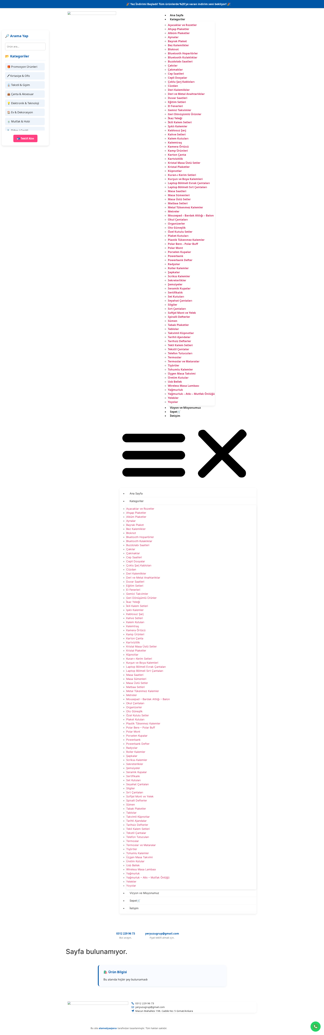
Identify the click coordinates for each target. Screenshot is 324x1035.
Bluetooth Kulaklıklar (182, 57)
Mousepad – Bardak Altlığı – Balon (191, 215)
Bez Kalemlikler (178, 45)
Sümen (172, 321)
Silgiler (172, 304)
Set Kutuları (176, 296)
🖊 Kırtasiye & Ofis (18, 76)
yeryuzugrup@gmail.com (162, 933)
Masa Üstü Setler (179, 199)
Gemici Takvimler (179, 110)
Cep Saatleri (176, 73)
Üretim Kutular (178, 377)
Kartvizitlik (175, 159)
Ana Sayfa (176, 15)
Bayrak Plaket (177, 41)
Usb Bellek (175, 382)
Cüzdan (173, 86)
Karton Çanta (177, 155)
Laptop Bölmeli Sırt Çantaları (187, 187)
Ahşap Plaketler (178, 29)
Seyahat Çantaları (180, 300)
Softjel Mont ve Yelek (182, 313)
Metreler (173, 211)
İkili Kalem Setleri (180, 122)
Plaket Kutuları (178, 236)
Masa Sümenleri (179, 195)
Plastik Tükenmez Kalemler (186, 240)
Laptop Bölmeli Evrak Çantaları (189, 183)
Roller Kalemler (178, 268)
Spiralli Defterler (179, 317)
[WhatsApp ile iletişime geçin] (315, 1026)
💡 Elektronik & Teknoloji (23, 103)
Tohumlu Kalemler (180, 369)
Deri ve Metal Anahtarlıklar (186, 94)
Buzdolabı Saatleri (180, 61)
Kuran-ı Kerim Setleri (182, 175)
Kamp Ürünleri (178, 150)
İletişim (175, 416)
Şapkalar (174, 272)
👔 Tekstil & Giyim (18, 85)
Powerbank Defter (180, 260)
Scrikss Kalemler (179, 276)
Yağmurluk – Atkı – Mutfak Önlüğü (191, 394)
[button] (187, 453)
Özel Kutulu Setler (180, 232)
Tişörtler (173, 365)
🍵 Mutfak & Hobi (18, 121)
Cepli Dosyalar (177, 78)
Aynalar (173, 37)
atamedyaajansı (108, 1028)
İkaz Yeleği (175, 118)
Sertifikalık (175, 292)
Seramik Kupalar (179, 288)
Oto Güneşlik (177, 227)
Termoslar (174, 357)
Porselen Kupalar (179, 252)
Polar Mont (175, 248)
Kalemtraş (175, 142)
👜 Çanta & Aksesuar (20, 94)
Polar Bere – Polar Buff (183, 244)
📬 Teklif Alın (25, 138)
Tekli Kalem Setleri (180, 345)
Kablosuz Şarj (177, 130)
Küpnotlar (175, 171)
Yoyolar (173, 402)
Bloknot (173, 49)
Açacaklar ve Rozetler (182, 25)
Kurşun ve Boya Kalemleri (185, 179)
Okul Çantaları (178, 219)
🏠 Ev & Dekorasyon (20, 112)
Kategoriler (177, 19)
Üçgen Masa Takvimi (182, 373)
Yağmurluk (175, 390)
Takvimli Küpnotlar (181, 333)
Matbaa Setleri (178, 203)
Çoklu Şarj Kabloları (181, 82)
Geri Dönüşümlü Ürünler (184, 114)
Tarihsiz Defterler (179, 341)
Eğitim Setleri (177, 102)
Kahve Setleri (177, 134)
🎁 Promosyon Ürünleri (22, 67)
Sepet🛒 (175, 412)
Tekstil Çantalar (178, 349)
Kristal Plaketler (179, 167)
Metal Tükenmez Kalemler (185, 207)
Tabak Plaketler (178, 325)
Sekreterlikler (177, 280)
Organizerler (176, 223)
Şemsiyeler (175, 284)
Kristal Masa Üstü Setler (184, 163)
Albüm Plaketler (179, 33)
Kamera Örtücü (178, 146)
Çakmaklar (175, 69)
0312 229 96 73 (125, 933)
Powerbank (175, 256)
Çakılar (173, 65)
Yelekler (173, 398)
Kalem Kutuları (178, 138)
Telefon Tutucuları (180, 353)
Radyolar (174, 264)
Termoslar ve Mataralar (183, 361)
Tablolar (173, 329)
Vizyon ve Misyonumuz (185, 408)
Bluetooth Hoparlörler (183, 53)
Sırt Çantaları (177, 309)
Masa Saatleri (177, 191)
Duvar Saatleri (177, 98)
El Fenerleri (175, 106)
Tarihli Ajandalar (179, 337)
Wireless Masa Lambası (183, 386)
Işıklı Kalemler (177, 126)
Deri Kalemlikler (179, 90)
